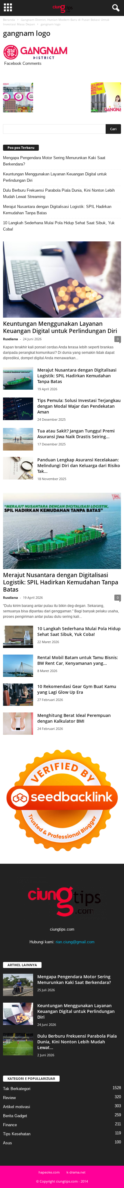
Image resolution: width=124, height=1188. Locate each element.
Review (9, 1097)
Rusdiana (10, 339)
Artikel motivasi (16, 1107)
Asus (7, 1143)
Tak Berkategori (16, 1088)
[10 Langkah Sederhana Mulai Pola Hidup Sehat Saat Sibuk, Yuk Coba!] (18, 637)
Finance (10, 1125)
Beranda (9, 19)
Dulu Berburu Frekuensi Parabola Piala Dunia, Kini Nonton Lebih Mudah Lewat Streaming (59, 193)
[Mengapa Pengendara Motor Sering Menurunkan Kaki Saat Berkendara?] (18, 985)
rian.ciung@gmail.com (75, 942)
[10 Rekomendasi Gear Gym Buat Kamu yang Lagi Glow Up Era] (18, 695)
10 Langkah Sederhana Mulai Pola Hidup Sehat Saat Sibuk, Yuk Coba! (59, 226)
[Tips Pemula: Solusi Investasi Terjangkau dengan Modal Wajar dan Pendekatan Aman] (18, 409)
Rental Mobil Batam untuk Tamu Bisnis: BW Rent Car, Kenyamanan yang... (77, 660)
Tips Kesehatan (16, 1134)
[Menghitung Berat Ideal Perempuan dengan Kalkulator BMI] (18, 723)
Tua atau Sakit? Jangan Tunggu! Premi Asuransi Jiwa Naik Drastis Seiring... (76, 433)
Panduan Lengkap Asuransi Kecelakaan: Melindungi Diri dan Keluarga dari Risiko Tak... (78, 465)
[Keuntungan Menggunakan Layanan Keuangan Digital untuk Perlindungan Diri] (62, 279)
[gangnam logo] (62, 52)
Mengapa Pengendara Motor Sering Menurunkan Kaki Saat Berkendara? (54, 161)
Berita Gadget (15, 1116)
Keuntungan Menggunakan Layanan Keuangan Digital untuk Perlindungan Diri (55, 177)
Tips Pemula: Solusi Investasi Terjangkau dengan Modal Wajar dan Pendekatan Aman (79, 406)
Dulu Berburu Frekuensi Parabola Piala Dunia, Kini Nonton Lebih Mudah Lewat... (77, 1041)
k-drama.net (76, 1172)
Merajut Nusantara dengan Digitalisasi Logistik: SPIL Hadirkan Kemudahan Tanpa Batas (57, 209)
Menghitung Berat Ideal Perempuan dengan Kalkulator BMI (74, 718)
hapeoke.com (49, 1172)
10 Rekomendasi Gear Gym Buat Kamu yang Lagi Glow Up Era (76, 689)
